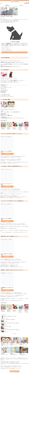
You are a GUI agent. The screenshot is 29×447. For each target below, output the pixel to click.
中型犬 (5, 47)
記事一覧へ (15, 333)
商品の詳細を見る (7, 186)
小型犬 (7, 47)
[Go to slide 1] (6, 181)
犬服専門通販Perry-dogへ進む (14, 371)
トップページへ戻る (14, 52)
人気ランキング (21, 5)
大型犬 (2, 47)
